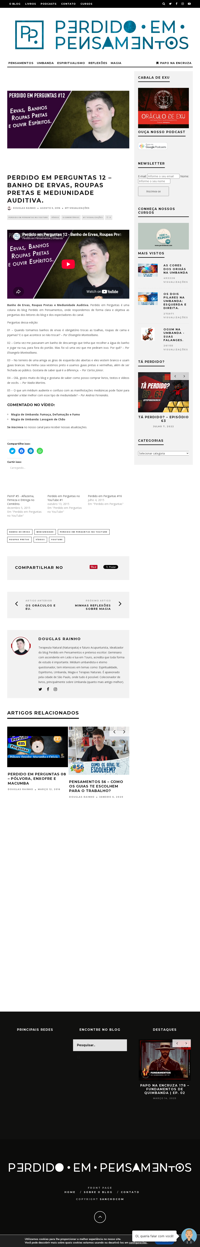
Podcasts (48, 3)
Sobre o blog (98, 1192)
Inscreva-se (153, 191)
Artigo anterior (39, 600)
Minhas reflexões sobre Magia (93, 607)
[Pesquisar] (163, 4)
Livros (30, 3)
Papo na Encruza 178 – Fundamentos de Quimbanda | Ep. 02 (164, 1089)
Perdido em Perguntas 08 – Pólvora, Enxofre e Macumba (37, 779)
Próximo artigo (98, 600)
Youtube (57, 539)
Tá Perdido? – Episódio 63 (163, 419)
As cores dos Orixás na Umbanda (175, 269)
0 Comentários (71, 217)
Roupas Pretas (19, 539)
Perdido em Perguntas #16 (105, 496)
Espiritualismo (71, 63)
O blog (15, 3)
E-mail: (142, 176)
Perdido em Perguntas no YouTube (28, 217)
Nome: (184, 176)
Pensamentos (21, 63)
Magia (116, 63)
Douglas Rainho (24, 208)
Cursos (86, 3)
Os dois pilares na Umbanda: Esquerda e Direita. (175, 301)
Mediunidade (45, 532)
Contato (68, 3)
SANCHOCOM (112, 1199)
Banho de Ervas (19, 532)
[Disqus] (68, 859)
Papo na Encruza (176, 63)
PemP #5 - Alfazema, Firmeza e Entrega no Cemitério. (20, 500)
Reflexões (97, 63)
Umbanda (45, 63)
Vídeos (55, 217)
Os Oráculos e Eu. (41, 607)
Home (70, 1192)
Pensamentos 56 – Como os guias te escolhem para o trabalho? (96, 786)
